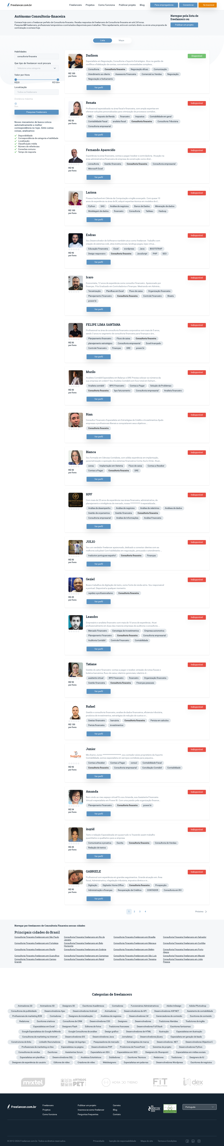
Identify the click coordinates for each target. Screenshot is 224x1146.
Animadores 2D (25, 1006)
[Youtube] (212, 1141)
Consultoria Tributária (168, 121)
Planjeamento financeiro (99, 338)
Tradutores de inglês (195, 1021)
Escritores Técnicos (137, 1057)
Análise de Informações (127, 518)
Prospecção (161, 885)
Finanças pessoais (145, 683)
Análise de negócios (119, 206)
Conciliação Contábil (152, 767)
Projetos (90, 5)
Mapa (121, 40)
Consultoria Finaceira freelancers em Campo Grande (35, 960)
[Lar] (20, 5)
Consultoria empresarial (99, 126)
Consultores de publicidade (24, 1011)
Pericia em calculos (160, 720)
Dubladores (114, 1057)
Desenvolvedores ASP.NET (166, 1011)
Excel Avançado (153, 343)
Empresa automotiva (154, 630)
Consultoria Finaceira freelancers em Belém (134, 949)
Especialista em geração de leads (186, 1036)
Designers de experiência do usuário (29, 1062)
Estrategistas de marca (138, 1042)
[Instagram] (199, 1141)
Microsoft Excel (95, 168)
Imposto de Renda (106, 116)
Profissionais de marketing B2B (27, 1016)
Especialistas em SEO (127, 1052)
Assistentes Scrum (74, 1052)
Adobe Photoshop (197, 1006)
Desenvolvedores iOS (75, 1036)
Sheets (170, 296)
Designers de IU (197, 1057)
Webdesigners (109, 1062)
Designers (122, 1021)
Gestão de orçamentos (99, 513)
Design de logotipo (77, 1042)
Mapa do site (147, 1141)
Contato (117, 1114)
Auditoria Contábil (96, 640)
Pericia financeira (96, 725)
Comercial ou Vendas (152, 74)
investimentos (116, 725)
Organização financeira (159, 291)
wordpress (129, 248)
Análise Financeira (152, 518)
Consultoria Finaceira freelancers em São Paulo (36, 937)
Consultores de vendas (29, 1052)
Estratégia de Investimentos (125, 630)
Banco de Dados (142, 206)
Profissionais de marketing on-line (37, 1047)
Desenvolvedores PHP (101, 1047)
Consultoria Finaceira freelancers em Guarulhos (36, 955)
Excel (116, 248)
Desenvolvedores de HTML (138, 1031)
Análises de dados (173, 508)
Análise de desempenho (99, 508)
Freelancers (75, 5)
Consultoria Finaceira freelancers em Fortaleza (36, 943)
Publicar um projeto (184, 25)
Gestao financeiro (96, 720)
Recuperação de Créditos (129, 890)
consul (134, 763)
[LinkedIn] (193, 1141)
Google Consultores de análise (82, 1031)
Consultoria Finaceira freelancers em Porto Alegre (183, 950)
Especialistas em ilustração (189, 1031)
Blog (142, 5)
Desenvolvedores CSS (100, 1021)
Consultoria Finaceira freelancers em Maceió (184, 955)
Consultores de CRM (72, 1021)
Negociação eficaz (139, 69)
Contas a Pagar (137, 385)
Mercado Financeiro (97, 630)
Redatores (24, 1021)
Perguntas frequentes (88, 1114)
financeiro (125, 116)
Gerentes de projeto (162, 1047)
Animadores (110, 1011)
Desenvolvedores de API (135, 1011)
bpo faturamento (122, 390)
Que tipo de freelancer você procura (32, 63)
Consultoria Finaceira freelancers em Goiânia (85, 949)
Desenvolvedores (143, 1021)
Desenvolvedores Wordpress (169, 1062)
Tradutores (176, 1057)
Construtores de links (21, 1042)
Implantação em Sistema (111, 466)
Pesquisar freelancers (36, 112)
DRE (128, 348)
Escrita (120, 843)
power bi (92, 301)
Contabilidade (141, 640)
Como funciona (106, 5)
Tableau (149, 211)
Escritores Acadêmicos (93, 1006)
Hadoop (162, 211)
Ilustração (164, 1031)
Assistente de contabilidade (200, 1011)
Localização (20, 87)
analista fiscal (119, 121)
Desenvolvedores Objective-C (199, 1042)
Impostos (139, 116)
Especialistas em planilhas (32, 1057)
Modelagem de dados (98, 211)
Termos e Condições (167, 1141)
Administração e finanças (100, 890)
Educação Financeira (98, 248)
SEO (165, 253)
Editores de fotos (93, 1026)
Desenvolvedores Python (190, 1047)
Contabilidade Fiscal (97, 121)
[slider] (15, 79)
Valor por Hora (22, 75)
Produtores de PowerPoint (132, 1047)
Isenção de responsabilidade (122, 1141)
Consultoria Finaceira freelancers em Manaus (135, 943)
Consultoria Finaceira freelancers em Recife (34, 949)
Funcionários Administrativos (145, 1006)
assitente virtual (95, 678)
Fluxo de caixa (136, 291)
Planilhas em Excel (115, 291)
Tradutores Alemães (168, 1021)
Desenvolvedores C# (138, 1016)
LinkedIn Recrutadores (49, 1042)
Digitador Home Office (113, 885)
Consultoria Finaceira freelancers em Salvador (184, 937)
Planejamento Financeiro (100, 296)
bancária (114, 720)
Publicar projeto (127, 5)
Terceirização (94, 291)
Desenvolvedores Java (103, 1036)
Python (91, 206)
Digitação (92, 885)
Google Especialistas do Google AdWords (41, 1031)
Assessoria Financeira (125, 74)
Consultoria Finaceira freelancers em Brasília (134, 937)
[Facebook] (187, 1141)
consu (91, 466)
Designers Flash (69, 1026)
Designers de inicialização (81, 1016)
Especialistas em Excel (43, 1026)
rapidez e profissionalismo (100, 593)
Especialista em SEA (100, 1052)
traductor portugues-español (102, 555)
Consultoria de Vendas (165, 843)
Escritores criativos (46, 1021)
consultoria (93, 164)
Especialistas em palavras (136, 1062)
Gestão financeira (112, 164)
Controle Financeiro (152, 296)
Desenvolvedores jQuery (151, 1036)
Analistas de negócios (111, 1016)
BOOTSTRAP (156, 248)
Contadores (117, 1006)
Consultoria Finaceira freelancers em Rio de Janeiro (84, 938)
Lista (102, 40)
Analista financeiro (173, 390)
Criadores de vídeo (86, 1062)
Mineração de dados (164, 206)
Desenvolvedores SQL (63, 1057)
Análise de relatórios (149, 508)
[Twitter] (205, 1141)
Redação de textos (97, 847)
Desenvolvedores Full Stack (149, 1026)
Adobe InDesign (174, 1006)
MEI (90, 116)
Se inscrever (208, 5)
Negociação (173, 74)
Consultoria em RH (172, 890)
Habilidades (20, 51)
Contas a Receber (156, 466)
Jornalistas (127, 1036)
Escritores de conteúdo (201, 1016)
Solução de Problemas (160, 385)
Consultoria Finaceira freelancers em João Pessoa (183, 960)
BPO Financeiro (117, 385)
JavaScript (142, 253)
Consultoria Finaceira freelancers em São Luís (135, 955)
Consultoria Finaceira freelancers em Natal (84, 959)
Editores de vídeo (62, 1062)
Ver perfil (98, 87)
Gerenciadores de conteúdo (169, 1016)
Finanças (116, 348)
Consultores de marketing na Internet (39, 1036)
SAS (102, 206)
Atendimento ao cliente (99, 74)
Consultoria (93, 69)
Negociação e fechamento (100, 79)
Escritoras (52, 1052)
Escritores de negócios (201, 1062)
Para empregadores (164, 5)
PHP (155, 253)
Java (142, 248)
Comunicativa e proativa (99, 843)
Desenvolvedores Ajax (54, 1011)
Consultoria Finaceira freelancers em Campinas (86, 955)
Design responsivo (96, 253)
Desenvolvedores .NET (167, 1042)
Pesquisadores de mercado (106, 1042)
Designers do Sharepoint (156, 1052)
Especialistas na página (72, 1047)
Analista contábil (96, 385)
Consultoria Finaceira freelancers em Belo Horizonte (83, 944)
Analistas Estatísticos (91, 1057)
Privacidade (98, 1141)
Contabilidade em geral (160, 116)
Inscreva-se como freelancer (91, 1110)
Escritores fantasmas (180, 1026)
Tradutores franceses (119, 1026)
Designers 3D (68, 1006)
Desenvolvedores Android (85, 1011)
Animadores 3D (47, 1006)
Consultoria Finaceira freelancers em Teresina (135, 959)
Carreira (117, 1105)
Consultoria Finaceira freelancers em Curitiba (184, 943)
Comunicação (160, 69)
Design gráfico (111, 1031)
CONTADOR (152, 890)
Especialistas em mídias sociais (191, 1052)
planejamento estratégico (100, 343)
